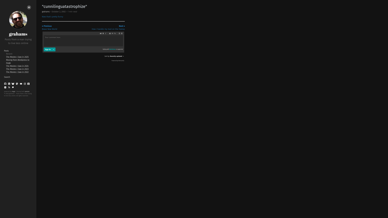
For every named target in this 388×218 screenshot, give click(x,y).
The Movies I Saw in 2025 (17, 57)
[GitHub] (5, 84)
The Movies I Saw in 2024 (17, 66)
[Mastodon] (17, 84)
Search (7, 77)
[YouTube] (21, 84)
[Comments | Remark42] (83, 47)
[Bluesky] (13, 84)
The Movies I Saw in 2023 (17, 69)
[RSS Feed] (9, 88)
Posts (6, 51)
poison (27, 91)
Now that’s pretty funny (52, 16)
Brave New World (49, 27)
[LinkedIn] (9, 84)
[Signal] (13, 88)
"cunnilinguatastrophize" (64, 6)
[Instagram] (25, 84)
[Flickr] (5, 88)
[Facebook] (28, 84)
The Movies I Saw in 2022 (17, 72)
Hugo (13, 91)
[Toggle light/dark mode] (29, 7)
